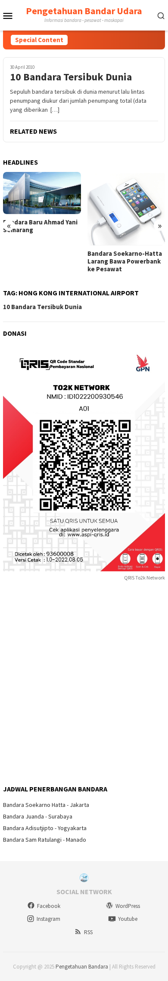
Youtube (127, 919)
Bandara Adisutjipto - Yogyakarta (45, 828)
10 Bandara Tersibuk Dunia (71, 77)
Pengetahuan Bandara (82, 966)
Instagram (48, 919)
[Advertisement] (84, 683)
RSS (88, 932)
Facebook (48, 906)
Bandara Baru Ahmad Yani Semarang (40, 226)
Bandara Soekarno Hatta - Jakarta (46, 805)
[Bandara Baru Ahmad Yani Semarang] (42, 193)
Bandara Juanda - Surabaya (37, 816)
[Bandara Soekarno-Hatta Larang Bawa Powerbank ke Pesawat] (126, 208)
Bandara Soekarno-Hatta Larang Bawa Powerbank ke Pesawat (124, 261)
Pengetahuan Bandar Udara (84, 11)
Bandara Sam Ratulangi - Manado (44, 839)
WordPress (127, 906)
